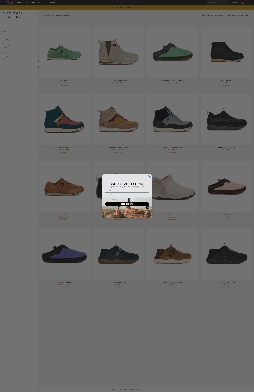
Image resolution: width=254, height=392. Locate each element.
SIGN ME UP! (127, 204)
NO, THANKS (127, 208)
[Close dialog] (149, 176)
